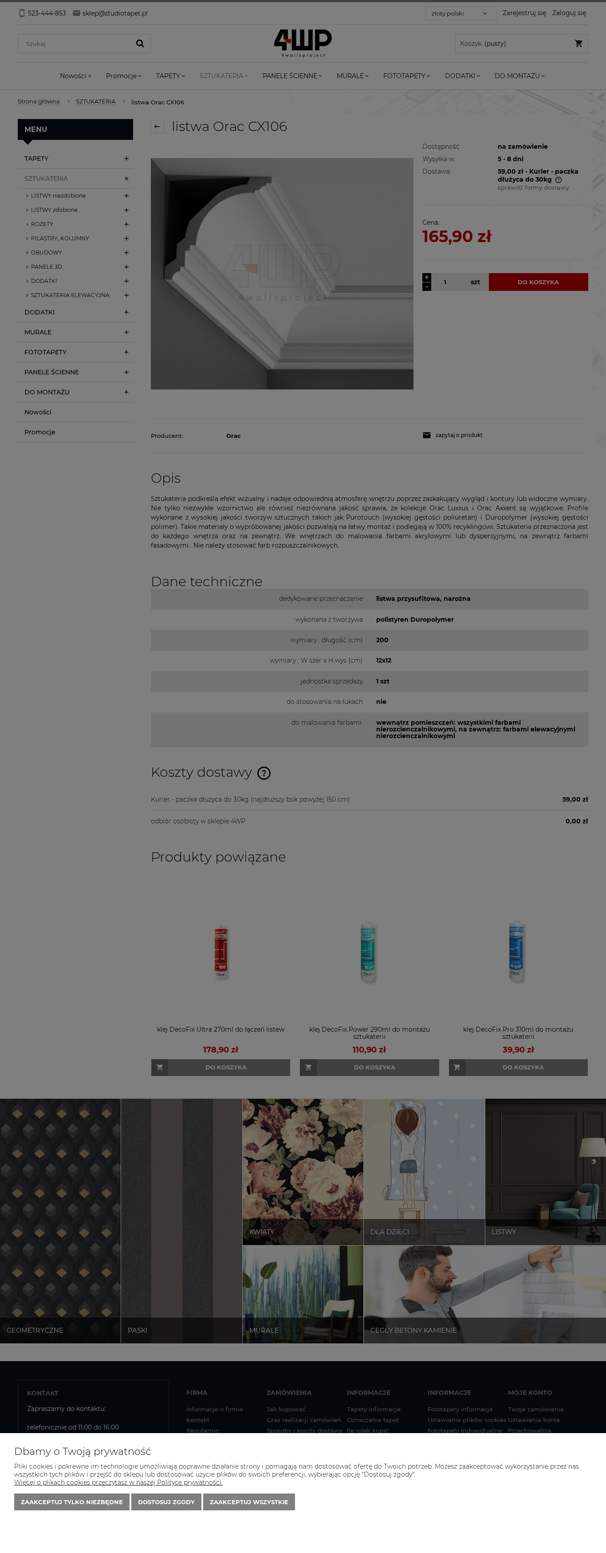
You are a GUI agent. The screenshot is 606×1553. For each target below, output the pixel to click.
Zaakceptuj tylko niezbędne (72, 1501)
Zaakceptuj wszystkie (249, 1501)
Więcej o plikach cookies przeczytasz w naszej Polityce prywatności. (118, 1482)
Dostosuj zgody (166, 1501)
